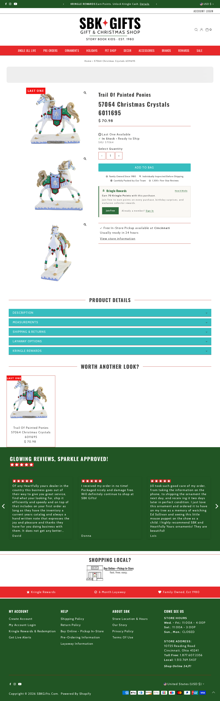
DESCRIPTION (23, 313)
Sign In (150, 210)
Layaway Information (77, 643)
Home (88, 61)
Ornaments (72, 50)
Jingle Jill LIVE (27, 50)
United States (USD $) (184, 684)
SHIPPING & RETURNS (29, 332)
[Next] (156, 4)
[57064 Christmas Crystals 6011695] (31, 400)
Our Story (119, 625)
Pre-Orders (50, 50)
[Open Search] (196, 29)
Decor (127, 50)
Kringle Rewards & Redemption (32, 631)
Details (145, 4)
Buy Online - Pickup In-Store (82, 631)
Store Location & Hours (130, 619)
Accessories (146, 50)
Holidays (92, 50)
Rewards (183, 50)
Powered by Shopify (76, 694)
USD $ (208, 4)
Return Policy (71, 625)
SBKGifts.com (47, 694)
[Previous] (63, 4)
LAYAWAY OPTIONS (27, 341)
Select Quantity (110, 148)
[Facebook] (6, 4)
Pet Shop (110, 50)
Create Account (20, 619)
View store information (117, 238)
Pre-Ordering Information (80, 637)
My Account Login (22, 625)
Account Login (203, 11)
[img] (112, 464)
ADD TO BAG (144, 167)
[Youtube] (15, 4)
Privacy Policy (123, 631)
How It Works (181, 190)
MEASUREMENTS (25, 322)
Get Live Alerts (20, 637)
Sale (199, 50)
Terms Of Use (122, 637)
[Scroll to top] (213, 692)
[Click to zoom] (85, 93)
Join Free (110, 210)
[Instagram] (10, 4)
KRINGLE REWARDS (27, 351)
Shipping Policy (72, 619)
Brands (166, 50)
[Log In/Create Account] (201, 29)
